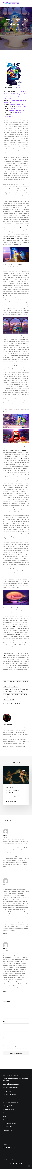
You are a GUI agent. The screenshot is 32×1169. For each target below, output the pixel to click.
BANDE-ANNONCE (9, 116)
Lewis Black (24, 94)
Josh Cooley (7, 102)
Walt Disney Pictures (9, 90)
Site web (5, 1038)
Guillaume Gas (18, 29)
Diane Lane (14, 96)
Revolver (5, 1119)
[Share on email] (19, 704)
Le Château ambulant (8, 1109)
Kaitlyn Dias (7, 96)
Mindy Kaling (16, 94)
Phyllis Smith (23, 694)
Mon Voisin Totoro (8, 1126)
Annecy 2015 (10, 19)
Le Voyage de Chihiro (8, 1106)
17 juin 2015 (18, 112)
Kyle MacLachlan (22, 96)
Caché (4, 1116)
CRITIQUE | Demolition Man (10, 1087)
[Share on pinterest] (9, 704)
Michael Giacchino (21, 106)
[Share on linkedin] (11, 704)
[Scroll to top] (29, 1166)
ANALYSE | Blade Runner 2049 (11, 1084)
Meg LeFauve (22, 100)
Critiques (17, 19)
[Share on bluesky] (15, 704)
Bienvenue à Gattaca (8, 1113)
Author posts (5, 749)
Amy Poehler (19, 92)
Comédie (17, 110)
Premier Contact (7, 1130)
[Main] (16, 1064)
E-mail (4, 1030)
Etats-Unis (12, 108)
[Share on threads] (7, 704)
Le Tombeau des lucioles (9, 1123)
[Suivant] (24, 1064)
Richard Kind (7, 98)
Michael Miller (19, 104)
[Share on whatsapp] (13, 704)
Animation (11, 110)
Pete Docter (16, 85)
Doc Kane (12, 104)
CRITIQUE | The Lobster (9, 1094)
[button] (28, 3)
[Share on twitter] (5, 704)
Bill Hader (10, 94)
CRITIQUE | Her (7, 1091)
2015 (4, 681)
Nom (4, 1021)
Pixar (4, 697)
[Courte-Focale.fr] (11, 3)
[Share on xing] (17, 704)
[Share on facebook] (3, 704)
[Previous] (8, 1064)
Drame (22, 110)
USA (17, 697)
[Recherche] (23, 3)
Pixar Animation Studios (19, 87)
